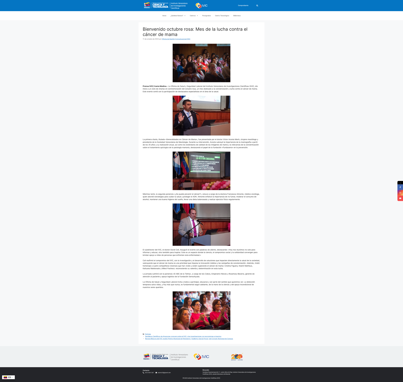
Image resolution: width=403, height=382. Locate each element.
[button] (257, 5)
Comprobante (243, 5)
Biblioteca (237, 16)
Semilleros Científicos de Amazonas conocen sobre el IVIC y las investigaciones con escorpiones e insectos (183, 336)
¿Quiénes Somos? (177, 16)
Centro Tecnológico (222, 16)
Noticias (148, 334)
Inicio (164, 16)
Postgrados (206, 16)
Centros (193, 16)
